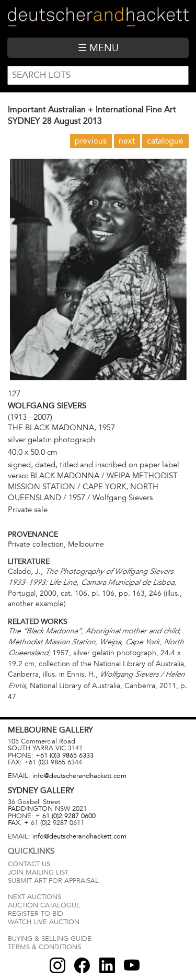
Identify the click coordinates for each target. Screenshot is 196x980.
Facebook (82, 965)
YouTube (132, 965)
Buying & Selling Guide (49, 939)
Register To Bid (35, 914)
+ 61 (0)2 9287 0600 (66, 816)
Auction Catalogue (44, 905)
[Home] (97, 18)
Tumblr (107, 965)
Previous (91, 141)
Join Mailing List (38, 872)
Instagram (57, 965)
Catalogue (165, 141)
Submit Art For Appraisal (53, 881)
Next (127, 141)
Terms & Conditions (44, 947)
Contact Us (29, 864)
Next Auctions (34, 897)
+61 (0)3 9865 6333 (65, 755)
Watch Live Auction (43, 922)
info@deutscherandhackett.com (79, 776)
